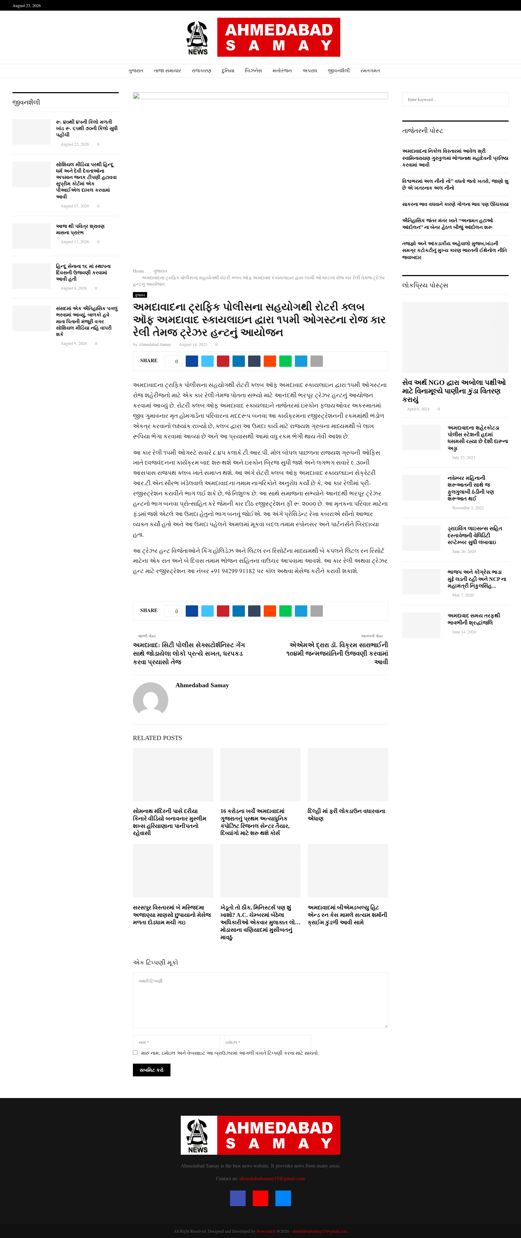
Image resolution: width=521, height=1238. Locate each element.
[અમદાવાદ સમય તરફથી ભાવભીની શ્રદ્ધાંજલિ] (421, 625)
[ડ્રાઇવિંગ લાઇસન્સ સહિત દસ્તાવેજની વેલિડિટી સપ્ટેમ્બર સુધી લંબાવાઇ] (421, 538)
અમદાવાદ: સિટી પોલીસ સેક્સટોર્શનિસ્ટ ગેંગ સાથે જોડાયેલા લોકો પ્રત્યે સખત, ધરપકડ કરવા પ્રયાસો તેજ (189, 654)
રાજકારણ (201, 70)
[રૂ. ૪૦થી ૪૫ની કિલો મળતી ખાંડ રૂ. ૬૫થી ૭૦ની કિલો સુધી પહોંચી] (31, 132)
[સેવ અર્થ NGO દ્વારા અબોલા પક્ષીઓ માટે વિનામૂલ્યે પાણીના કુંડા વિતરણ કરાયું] (455, 337)
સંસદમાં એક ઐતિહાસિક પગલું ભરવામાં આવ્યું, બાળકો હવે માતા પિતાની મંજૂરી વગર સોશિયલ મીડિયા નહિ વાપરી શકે (87, 321)
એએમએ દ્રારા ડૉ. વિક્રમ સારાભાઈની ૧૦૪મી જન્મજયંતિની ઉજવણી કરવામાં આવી (337, 654)
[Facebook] (238, 1198)
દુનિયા (228, 70)
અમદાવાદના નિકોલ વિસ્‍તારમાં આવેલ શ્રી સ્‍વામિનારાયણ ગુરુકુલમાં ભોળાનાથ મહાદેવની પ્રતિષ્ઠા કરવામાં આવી (455, 157)
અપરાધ (309, 70)
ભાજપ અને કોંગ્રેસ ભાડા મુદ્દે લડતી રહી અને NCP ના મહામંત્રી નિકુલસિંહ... (477, 579)
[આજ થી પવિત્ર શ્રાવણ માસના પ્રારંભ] (31, 236)
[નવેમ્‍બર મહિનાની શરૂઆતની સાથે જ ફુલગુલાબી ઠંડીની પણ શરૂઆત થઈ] (421, 487)
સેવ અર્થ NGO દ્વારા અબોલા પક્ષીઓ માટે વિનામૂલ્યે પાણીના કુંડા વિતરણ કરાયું (454, 391)
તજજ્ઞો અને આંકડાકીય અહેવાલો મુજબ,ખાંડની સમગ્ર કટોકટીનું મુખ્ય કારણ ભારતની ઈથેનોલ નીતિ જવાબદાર (454, 250)
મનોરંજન (282, 70)
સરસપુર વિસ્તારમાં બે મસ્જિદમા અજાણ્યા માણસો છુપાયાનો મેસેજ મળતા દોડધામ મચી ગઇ (172, 914)
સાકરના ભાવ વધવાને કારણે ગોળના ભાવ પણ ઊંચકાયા (455, 204)
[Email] (283, 1198)
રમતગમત (370, 70)
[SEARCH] (501, 99)
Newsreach (266, 1231)
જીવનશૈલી (339, 70)
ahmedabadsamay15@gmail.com (272, 1178)
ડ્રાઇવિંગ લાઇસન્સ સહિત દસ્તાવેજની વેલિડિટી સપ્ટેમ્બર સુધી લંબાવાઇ (475, 535)
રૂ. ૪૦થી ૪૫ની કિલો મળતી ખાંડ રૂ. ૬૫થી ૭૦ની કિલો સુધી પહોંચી (87, 128)
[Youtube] (260, 1198)
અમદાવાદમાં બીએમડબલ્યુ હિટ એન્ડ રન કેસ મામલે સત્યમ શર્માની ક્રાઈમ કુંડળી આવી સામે (347, 914)
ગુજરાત (135, 70)
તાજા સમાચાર (167, 70)
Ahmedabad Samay (155, 344)
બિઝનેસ (253, 70)
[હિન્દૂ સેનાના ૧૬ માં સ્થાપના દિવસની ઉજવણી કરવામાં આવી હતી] (31, 276)
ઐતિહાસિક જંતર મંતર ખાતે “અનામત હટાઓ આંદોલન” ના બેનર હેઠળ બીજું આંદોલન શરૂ (447, 224)
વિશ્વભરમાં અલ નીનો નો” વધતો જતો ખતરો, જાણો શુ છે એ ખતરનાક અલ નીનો (455, 184)
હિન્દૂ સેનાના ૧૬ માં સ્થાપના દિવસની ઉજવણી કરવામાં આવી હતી (83, 273)
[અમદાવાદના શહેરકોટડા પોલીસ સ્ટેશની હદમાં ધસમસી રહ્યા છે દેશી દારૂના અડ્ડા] (421, 437)
